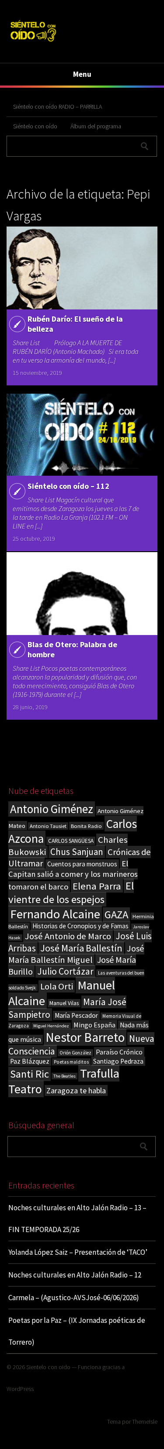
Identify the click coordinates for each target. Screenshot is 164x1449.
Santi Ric (29, 1074)
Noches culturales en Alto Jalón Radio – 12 (74, 1275)
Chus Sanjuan (76, 852)
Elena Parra (97, 886)
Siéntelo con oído (35, 126)
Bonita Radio (86, 825)
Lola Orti (56, 986)
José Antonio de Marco (68, 936)
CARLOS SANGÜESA (71, 841)
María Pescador (76, 1015)
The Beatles (64, 1076)
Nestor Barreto (85, 1037)
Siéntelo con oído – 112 (68, 486)
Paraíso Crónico (119, 1051)
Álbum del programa (95, 126)
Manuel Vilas (64, 1003)
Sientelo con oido (48, 1367)
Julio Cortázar (65, 971)
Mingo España (94, 1024)
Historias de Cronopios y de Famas (80, 926)
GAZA (116, 914)
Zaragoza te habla (76, 1090)
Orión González (75, 1053)
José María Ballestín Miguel (76, 954)
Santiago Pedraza (118, 1061)
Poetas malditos (71, 1062)
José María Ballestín (81, 948)
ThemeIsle (144, 1421)
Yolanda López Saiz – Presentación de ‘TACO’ (77, 1252)
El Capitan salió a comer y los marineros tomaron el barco (73, 875)
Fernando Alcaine (55, 914)
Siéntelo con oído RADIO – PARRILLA (57, 106)
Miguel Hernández (51, 1026)
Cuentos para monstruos (82, 864)
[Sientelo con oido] (33, 42)
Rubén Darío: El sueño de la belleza (75, 324)
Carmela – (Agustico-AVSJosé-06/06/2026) (73, 1297)
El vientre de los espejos (71, 892)
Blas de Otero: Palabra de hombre (72, 649)
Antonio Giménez (51, 809)
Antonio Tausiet (48, 826)
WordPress (20, 1389)
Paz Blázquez (29, 1061)
